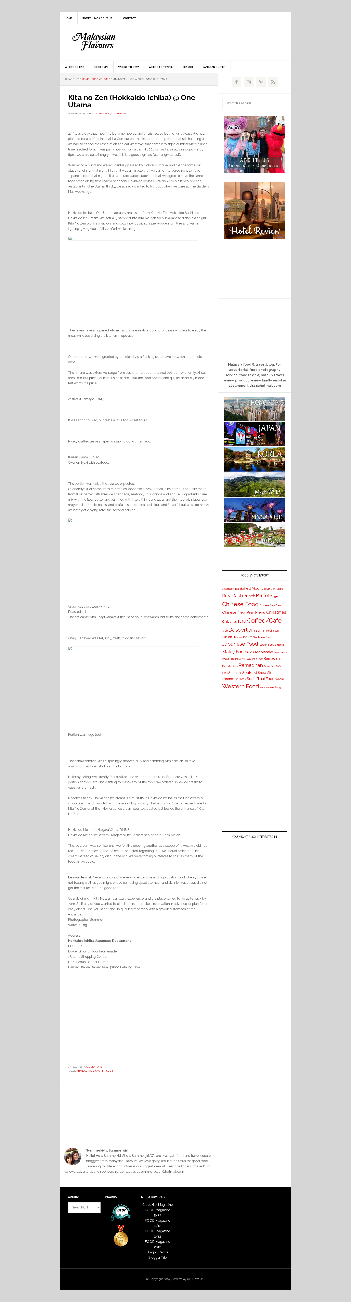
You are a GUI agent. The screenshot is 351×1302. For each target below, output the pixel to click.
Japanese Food (84, 1070)
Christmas (276, 612)
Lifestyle (279, 645)
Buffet (263, 595)
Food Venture (93, 1066)
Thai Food (265, 679)
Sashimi (100, 1070)
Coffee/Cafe (264, 620)
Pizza (247, 658)
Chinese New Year (270, 605)
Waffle (279, 679)
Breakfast (231, 595)
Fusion (227, 637)
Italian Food (264, 637)
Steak (242, 679)
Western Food (240, 686)
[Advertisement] (206, 42)
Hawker (237, 637)
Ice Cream (250, 637)
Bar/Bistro (277, 588)
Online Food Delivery (233, 659)
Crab (225, 630)
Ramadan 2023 (230, 666)
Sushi (109, 1070)
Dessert (238, 629)
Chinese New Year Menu (243, 612)
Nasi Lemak (280, 652)
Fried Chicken (271, 630)
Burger (274, 596)
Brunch (248, 596)
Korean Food (266, 644)
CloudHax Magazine (157, 1205)
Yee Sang (275, 687)
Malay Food (234, 651)
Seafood (249, 672)
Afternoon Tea (230, 588)
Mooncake (264, 652)
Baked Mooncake (255, 588)
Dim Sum (255, 630)
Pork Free (257, 658)
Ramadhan (250, 665)
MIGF (250, 652)
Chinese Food (240, 604)
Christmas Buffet (234, 621)
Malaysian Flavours (94, 42)
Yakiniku (264, 687)
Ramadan (271, 658)
